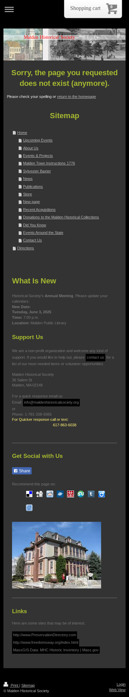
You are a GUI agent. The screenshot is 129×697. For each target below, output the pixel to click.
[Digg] (39, 494)
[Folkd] (60, 494)
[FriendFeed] (29, 507)
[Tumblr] (91, 494)
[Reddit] (49, 494)
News (28, 179)
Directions (25, 248)
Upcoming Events (38, 140)
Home (22, 133)
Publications (33, 186)
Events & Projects (38, 156)
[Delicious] (29, 494)
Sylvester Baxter (37, 171)
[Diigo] (101, 494)
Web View (117, 690)
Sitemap (28, 685)
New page (31, 202)
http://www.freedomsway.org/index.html (45, 642)
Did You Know (34, 225)
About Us (31, 148)
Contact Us (32, 240)
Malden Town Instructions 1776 (49, 163)
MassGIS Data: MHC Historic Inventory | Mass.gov (56, 650)
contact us (95, 357)
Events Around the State (43, 233)
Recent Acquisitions (39, 209)
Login (121, 684)
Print (14, 685)
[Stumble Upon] (80, 494)
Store (27, 194)
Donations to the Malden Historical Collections (61, 217)
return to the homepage (76, 96)
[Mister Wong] (70, 494)
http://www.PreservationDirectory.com (44, 635)
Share (24, 471)
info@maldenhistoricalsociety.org (51, 402)
